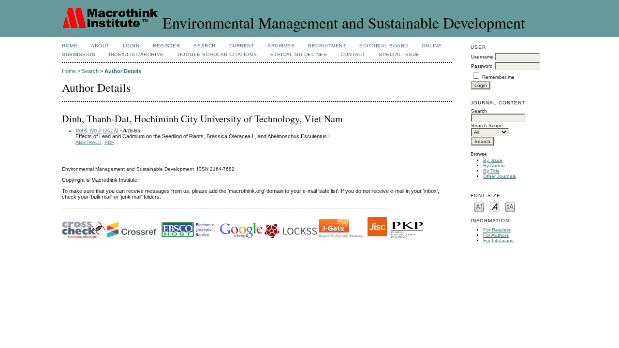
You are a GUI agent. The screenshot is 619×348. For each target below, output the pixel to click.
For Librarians (498, 240)
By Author (494, 165)
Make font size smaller (479, 206)
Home (69, 45)
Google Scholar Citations (217, 54)
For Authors (496, 235)
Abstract (88, 142)
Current (241, 45)
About (100, 45)
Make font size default (495, 206)
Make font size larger (510, 206)
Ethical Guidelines (298, 54)
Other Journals (499, 176)
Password (482, 66)
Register (166, 45)
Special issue (399, 54)
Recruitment (327, 45)
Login (131, 45)
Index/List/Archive (136, 54)
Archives (281, 45)
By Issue (492, 160)
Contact (352, 54)
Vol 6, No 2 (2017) (96, 130)
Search (204, 45)
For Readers (497, 229)
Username (482, 56)
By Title (491, 171)
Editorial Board (383, 45)
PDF (109, 142)
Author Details (122, 71)
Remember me (498, 77)
